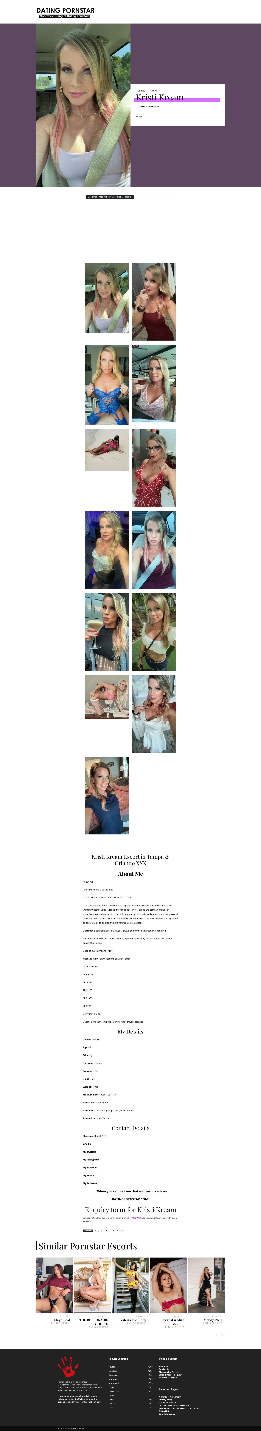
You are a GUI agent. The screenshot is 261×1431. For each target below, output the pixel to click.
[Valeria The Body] (130, 1285)
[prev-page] (218, 1335)
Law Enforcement (167, 1414)
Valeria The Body (133, 1320)
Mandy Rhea (212, 1320)
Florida (141, 91)
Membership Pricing (169, 1372)
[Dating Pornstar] (65, 14)
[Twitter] (145, 111)
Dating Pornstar (149, 106)
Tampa (154, 91)
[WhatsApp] (157, 111)
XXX (122, 1231)
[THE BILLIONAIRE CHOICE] (92, 1285)
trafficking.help (82, 1399)
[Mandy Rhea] (206, 1285)
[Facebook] (138, 111)
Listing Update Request (170, 1374)
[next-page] (222, 1335)
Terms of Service (167, 1402)
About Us (163, 1366)
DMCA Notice (165, 1411)
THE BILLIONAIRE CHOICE (93, 1322)
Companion (99, 1231)
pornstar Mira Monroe (173, 1322)
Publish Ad (164, 1369)
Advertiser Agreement (170, 1397)
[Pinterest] (151, 111)
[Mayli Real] (54, 1285)
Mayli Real (62, 1320)
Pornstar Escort (112, 1231)
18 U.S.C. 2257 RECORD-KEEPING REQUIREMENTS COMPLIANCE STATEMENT (179, 1407)
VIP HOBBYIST (134, 1218)
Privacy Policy (165, 1399)
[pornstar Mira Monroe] (168, 1285)
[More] (164, 111)
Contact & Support (168, 1377)
